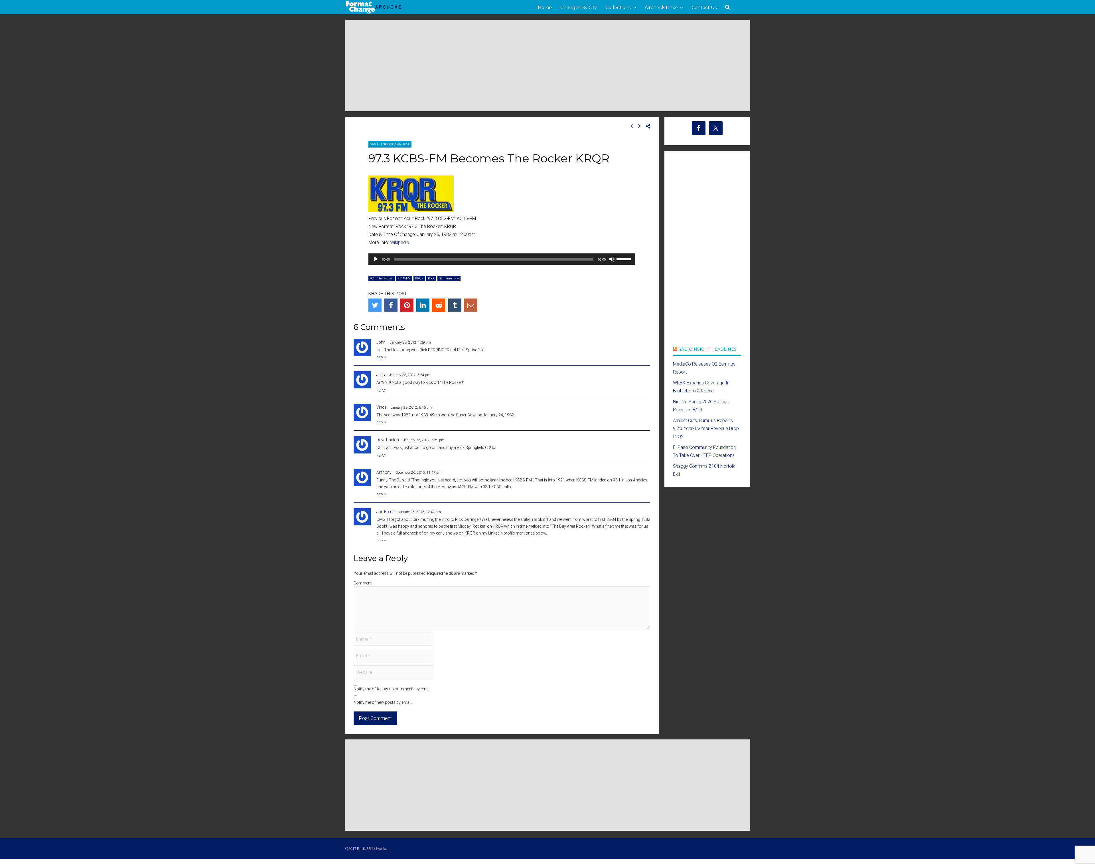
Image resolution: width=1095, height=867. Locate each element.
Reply (381, 358)
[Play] (376, 259)
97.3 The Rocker (381, 278)
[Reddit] (438, 305)
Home (545, 7)
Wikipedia (399, 242)
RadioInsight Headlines (707, 349)
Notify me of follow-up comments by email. (392, 689)
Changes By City (578, 7)
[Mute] (612, 259)
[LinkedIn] (422, 305)
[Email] (470, 305)
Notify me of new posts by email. (383, 702)
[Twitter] (375, 305)
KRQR (419, 278)
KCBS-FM (404, 278)
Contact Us (704, 7)
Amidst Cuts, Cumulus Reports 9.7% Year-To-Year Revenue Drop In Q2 (706, 428)
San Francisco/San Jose (390, 144)
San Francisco (449, 278)
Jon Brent (385, 511)
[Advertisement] (547, 66)
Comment (363, 583)
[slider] (624, 258)
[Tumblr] (454, 305)
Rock (431, 278)
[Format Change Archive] (373, 13)
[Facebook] (391, 305)
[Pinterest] (406, 305)
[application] (501, 259)
